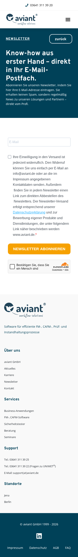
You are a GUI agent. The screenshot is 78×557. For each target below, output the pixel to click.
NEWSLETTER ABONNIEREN (39, 249)
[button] (68, 20)
